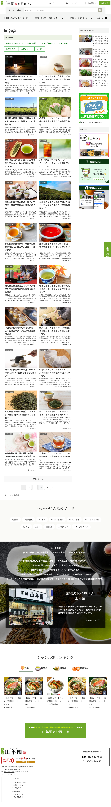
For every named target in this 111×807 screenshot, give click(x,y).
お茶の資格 (10, 49)
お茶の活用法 (47, 43)
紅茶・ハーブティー (61, 18)
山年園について (92, 621)
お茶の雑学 (25, 49)
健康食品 (81, 18)
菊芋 (38, 526)
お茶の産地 (63, 43)
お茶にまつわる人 (13, 43)
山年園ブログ (18, 794)
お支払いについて (19, 782)
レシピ (93, 18)
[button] (100, 10)
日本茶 (43, 18)
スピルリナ (64, 526)
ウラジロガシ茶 (81, 526)
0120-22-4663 (95, 756)
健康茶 (37, 18)
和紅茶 (49, 526)
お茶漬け (73, 18)
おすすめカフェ (102, 18)
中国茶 (49, 18)
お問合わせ (17, 788)
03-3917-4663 (9, 772)
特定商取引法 (18, 797)
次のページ (38, 478)
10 (47, 487)
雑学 (87, 18)
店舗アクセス (18, 785)
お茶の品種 (31, 43)
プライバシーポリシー (8, 774)
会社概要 (16, 791)
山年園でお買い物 (107, 250)
